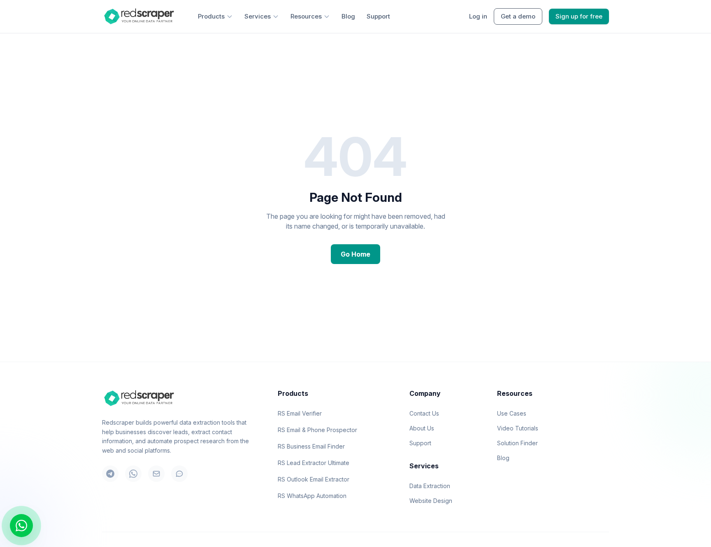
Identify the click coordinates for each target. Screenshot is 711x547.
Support (378, 16)
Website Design (430, 500)
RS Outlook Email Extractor (313, 479)
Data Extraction (429, 485)
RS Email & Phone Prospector (317, 429)
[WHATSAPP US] (21, 525)
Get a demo (518, 16)
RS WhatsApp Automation (312, 495)
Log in (478, 16)
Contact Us (424, 413)
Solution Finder (517, 442)
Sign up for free (578, 16)
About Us (421, 428)
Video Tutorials (517, 428)
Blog (348, 16)
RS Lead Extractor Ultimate (313, 462)
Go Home (355, 254)
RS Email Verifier (300, 413)
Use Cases (511, 413)
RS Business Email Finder (311, 446)
